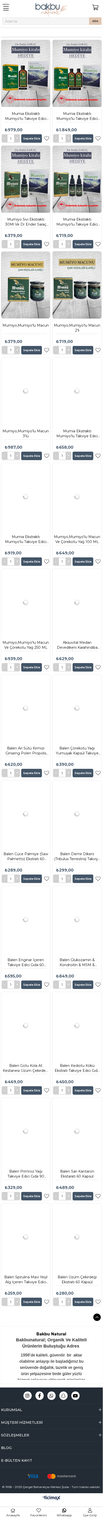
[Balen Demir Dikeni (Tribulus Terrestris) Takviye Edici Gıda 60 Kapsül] (77, 813)
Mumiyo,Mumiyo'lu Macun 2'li (77, 328)
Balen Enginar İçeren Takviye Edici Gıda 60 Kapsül (25, 963)
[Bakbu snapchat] (63, 1395)
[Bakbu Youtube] (75, 1395)
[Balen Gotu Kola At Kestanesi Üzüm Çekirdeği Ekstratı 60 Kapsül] (25, 1025)
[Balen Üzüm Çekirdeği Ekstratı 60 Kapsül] (77, 1236)
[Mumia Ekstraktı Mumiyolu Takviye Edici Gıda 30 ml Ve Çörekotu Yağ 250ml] (25, 496)
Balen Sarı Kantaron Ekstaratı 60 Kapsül (77, 1174)
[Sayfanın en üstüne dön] (97, 1317)
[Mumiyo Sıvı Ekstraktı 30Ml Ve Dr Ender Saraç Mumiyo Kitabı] (25, 179)
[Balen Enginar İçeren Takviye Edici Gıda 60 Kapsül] (25, 919)
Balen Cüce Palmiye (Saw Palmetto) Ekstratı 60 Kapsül (25, 857)
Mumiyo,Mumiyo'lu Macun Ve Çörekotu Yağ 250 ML (25, 645)
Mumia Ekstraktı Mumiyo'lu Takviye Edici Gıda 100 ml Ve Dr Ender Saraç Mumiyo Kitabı (25, 116)
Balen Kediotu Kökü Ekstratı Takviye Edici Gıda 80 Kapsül (77, 1068)
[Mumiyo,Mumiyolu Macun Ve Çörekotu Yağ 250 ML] (25, 602)
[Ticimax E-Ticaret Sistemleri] (51, 1498)
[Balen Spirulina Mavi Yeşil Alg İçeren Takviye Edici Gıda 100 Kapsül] (25, 1236)
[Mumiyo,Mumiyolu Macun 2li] (77, 284)
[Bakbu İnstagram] (27, 1395)
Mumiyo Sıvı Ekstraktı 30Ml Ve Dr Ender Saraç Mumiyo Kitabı (25, 222)
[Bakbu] (51, 9)
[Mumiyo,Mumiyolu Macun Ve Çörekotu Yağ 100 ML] (77, 496)
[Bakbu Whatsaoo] (51, 1395)
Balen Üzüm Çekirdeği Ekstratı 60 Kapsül (77, 1279)
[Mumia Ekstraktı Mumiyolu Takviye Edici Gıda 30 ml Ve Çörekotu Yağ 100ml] (77, 390)
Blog (6, 1448)
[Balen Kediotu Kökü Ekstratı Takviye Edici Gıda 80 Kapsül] (77, 1025)
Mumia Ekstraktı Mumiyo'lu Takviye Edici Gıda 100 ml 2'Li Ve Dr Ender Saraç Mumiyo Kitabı (77, 116)
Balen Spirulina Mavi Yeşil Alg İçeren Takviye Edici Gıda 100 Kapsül (25, 1280)
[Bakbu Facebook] (39, 1395)
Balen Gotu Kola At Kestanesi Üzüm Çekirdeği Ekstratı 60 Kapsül (26, 1068)
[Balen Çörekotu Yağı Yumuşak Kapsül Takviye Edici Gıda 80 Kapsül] (77, 708)
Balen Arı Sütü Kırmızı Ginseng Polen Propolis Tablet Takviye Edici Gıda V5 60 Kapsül (25, 751)
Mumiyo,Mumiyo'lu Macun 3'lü (25, 433)
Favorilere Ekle (46, 138)
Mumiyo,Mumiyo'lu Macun (25, 325)
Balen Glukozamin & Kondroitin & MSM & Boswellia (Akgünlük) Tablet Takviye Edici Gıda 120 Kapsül (77, 963)
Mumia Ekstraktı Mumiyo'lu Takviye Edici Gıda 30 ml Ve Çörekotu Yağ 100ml (77, 434)
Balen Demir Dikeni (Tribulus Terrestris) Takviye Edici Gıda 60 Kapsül (77, 857)
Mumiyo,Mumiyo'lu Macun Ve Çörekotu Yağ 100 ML (77, 539)
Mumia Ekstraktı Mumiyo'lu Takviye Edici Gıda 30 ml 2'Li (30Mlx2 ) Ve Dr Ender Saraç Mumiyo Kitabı (77, 222)
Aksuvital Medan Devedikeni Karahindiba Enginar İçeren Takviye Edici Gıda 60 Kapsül (77, 645)
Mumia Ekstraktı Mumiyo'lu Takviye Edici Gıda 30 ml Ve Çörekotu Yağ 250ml (25, 540)
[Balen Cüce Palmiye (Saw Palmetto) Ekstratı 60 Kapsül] (25, 813)
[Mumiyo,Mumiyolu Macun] (25, 284)
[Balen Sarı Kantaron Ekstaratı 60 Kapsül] (77, 1131)
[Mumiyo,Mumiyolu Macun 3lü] (25, 390)
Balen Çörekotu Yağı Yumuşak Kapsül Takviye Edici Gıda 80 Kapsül (77, 751)
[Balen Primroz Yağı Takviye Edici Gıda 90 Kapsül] (25, 1131)
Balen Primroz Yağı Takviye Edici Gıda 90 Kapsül (25, 1174)
